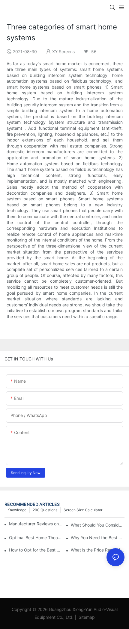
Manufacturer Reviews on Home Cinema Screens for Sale (36, 523)
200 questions (45, 510)
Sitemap (86, 617)
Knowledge (17, 510)
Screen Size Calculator (83, 510)
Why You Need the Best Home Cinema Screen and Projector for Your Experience (97, 537)
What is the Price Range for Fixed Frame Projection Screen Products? (97, 549)
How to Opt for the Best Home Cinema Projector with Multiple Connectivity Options (36, 549)
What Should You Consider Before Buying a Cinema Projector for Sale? (97, 524)
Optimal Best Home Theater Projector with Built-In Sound (36, 537)
